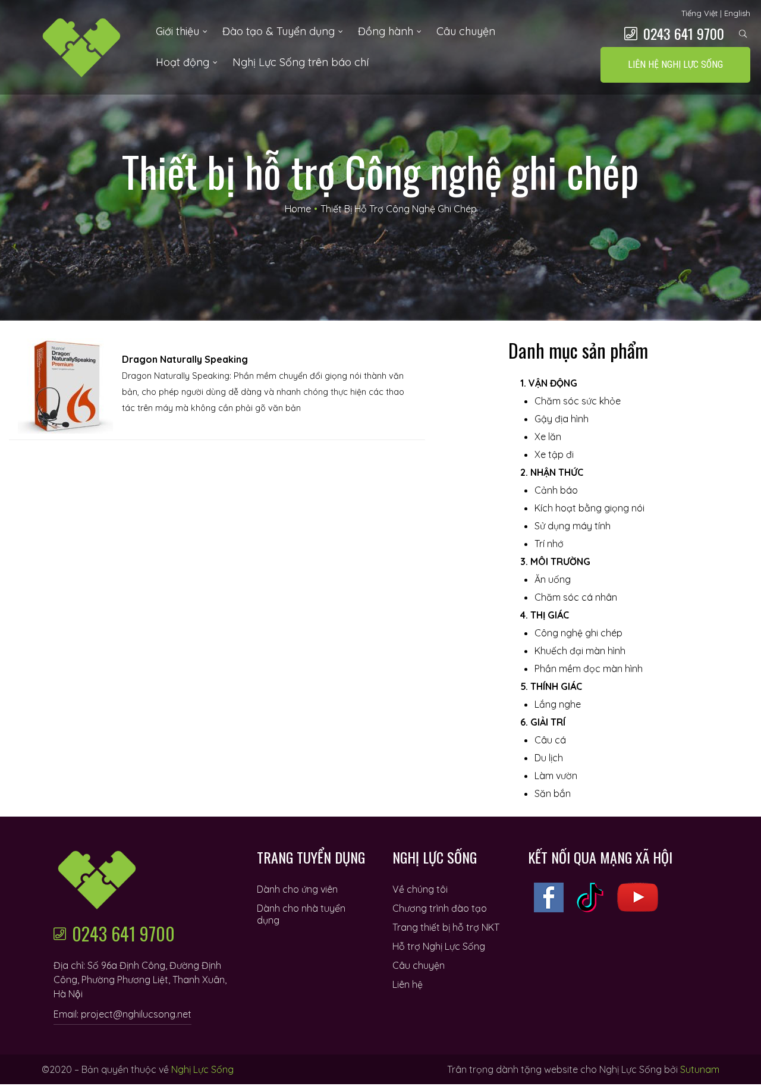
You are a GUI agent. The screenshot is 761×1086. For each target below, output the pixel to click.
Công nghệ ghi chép (578, 633)
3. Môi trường (555, 561)
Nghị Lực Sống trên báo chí (300, 62)
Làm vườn (555, 775)
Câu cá (550, 740)
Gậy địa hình (561, 419)
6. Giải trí (542, 722)
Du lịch (548, 758)
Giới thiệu (177, 31)
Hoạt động (182, 62)
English (737, 13)
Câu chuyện (465, 31)
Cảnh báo (556, 490)
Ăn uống (552, 579)
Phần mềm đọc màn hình (588, 668)
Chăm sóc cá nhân (575, 597)
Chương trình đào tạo (439, 908)
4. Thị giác (544, 615)
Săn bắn (552, 793)
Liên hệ (407, 984)
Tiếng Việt (699, 13)
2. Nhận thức (551, 472)
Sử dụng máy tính (572, 526)
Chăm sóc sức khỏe (577, 401)
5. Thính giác (551, 686)
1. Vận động (548, 383)
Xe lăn (547, 436)
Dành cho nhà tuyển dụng (301, 914)
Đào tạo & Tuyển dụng (278, 31)
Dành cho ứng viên (297, 889)
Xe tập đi (554, 454)
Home (298, 209)
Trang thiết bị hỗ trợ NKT (445, 927)
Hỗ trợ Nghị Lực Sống (438, 946)
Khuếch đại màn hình (579, 651)
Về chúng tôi (420, 889)
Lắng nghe (557, 704)
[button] (675, 65)
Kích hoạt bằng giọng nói (589, 508)
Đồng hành (385, 31)
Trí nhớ (549, 544)
